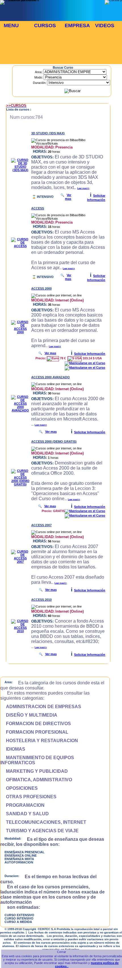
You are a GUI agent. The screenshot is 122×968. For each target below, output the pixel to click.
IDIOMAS (12, 749)
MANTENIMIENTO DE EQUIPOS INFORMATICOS (37, 760)
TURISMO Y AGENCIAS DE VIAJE (39, 830)
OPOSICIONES (19, 788)
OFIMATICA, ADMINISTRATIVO (36, 779)
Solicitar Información (89, 353)
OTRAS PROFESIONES (28, 796)
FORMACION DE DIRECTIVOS (35, 723)
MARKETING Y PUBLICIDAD (34, 771)
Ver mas (68, 196)
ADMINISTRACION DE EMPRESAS (40, 706)
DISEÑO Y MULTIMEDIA (28, 715)
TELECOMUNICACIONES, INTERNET (43, 822)
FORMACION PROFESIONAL (34, 732)
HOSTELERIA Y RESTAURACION (39, 740)
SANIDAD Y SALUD (24, 813)
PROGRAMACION (22, 805)
